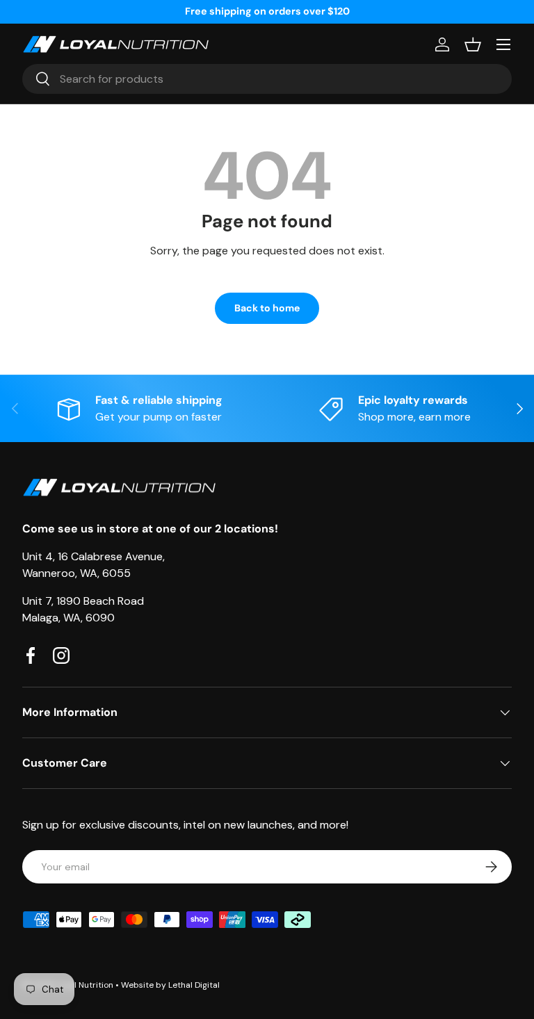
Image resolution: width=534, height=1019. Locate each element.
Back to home (267, 308)
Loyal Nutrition (84, 985)
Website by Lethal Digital (170, 985)
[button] (473, 44)
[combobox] (267, 79)
